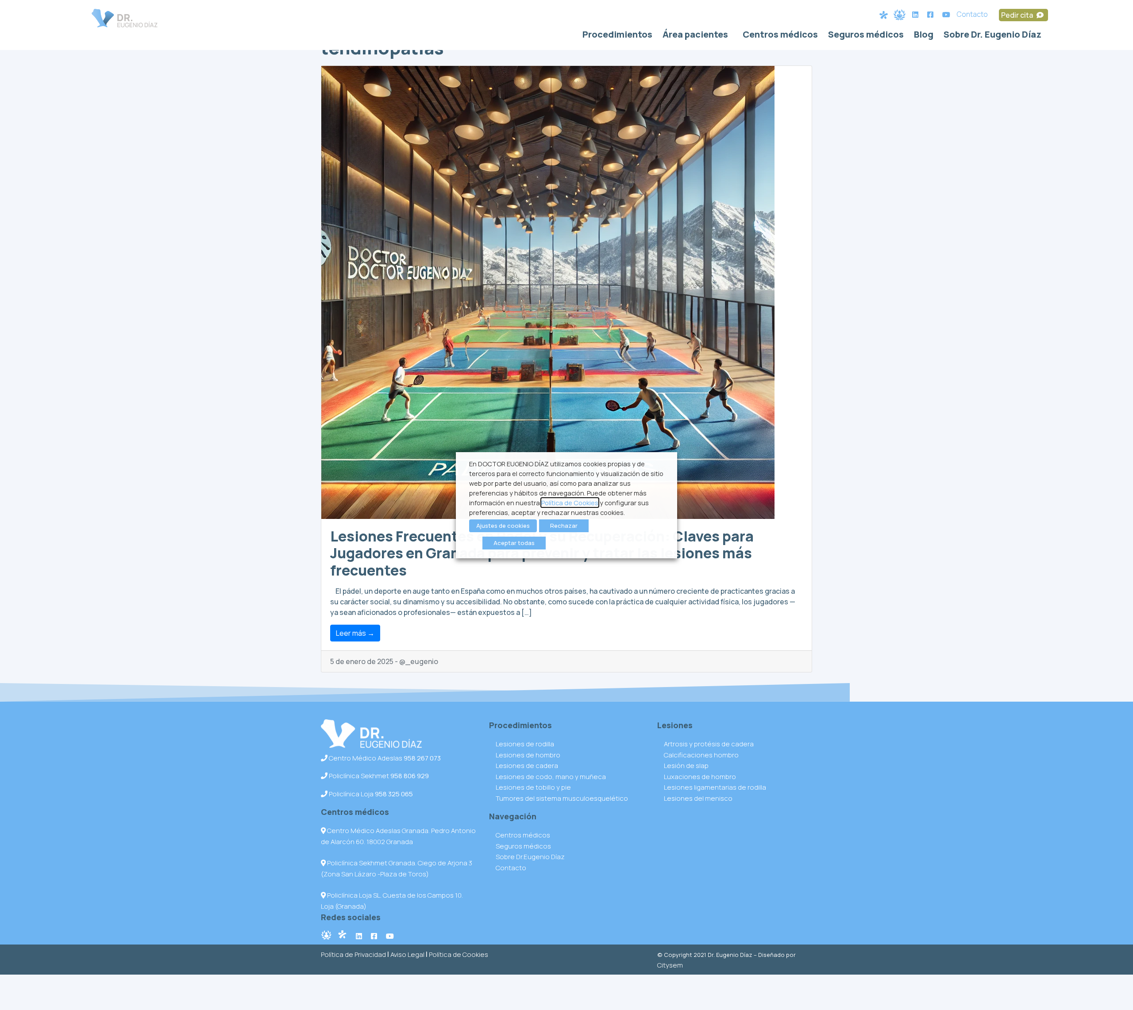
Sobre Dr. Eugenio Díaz (992, 34)
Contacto (972, 14)
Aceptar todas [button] (514, 543)
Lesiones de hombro (528, 755)
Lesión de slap (686, 765)
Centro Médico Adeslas (384, 758)
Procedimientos (617, 34)
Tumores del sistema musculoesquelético (562, 798)
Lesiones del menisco (698, 798)
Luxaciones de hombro (700, 776)
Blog (923, 34)
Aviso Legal (407, 954)
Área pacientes (695, 34)
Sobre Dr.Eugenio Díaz (530, 856)
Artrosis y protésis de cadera (709, 744)
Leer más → (355, 633)
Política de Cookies (458, 954)
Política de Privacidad (353, 954)
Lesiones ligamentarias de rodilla (715, 787)
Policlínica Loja (370, 794)
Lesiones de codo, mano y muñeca (551, 776)
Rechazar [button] (564, 526)
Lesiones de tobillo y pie (533, 787)
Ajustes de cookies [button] (503, 526)
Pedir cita (1017, 15)
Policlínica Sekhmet (378, 775)
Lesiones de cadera (527, 765)
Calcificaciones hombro (701, 755)
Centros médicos (780, 34)
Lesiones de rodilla (525, 744)
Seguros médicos (866, 34)
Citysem (670, 965)
